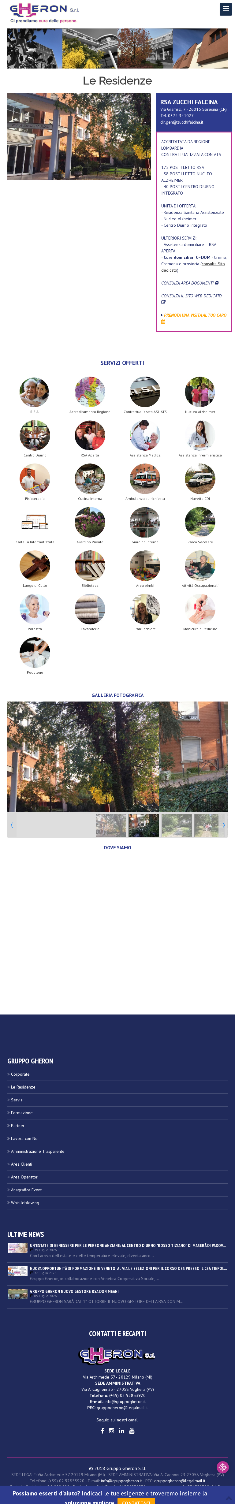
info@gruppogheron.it (125, 1401)
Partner (17, 1125)
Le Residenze (23, 1087)
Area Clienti (21, 1164)
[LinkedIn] (121, 1431)
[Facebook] (102, 1431)
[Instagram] (111, 1431)
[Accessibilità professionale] (223, 1467)
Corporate (20, 1074)
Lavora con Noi (25, 1138)
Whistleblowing (25, 1202)
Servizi (17, 1100)
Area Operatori (25, 1177)
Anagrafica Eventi (27, 1190)
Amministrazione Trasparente (38, 1151)
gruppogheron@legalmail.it (122, 1407)
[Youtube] (131, 1431)
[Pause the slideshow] (209, 756)
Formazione (22, 1112)
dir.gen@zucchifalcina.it (181, 122)
